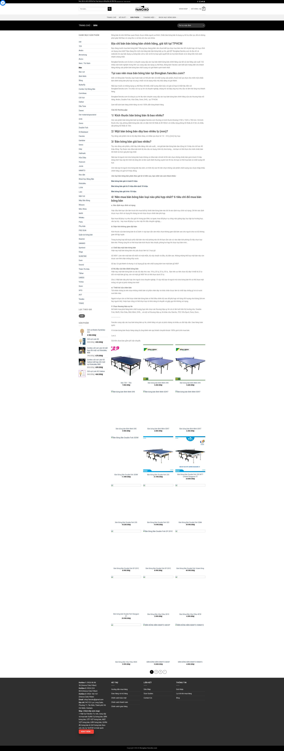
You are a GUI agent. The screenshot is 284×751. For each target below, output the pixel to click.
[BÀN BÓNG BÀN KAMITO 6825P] (158, 642)
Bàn (80, 68)
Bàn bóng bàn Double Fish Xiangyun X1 (126, 615)
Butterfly (82, 85)
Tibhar (81, 273)
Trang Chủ (111, 17)
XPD (80, 290)
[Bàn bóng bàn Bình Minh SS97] (190, 408)
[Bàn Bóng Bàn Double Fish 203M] (126, 454)
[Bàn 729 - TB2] (126, 362)
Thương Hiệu (148, 17)
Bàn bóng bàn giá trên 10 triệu (123, 191)
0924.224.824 (127, 1)
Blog (178, 698)
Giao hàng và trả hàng (119, 693)
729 (80, 46)
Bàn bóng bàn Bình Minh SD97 (158, 429)
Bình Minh (82, 76)
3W (80, 42)
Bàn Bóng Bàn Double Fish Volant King (190, 568)
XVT (80, 295)
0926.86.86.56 (119, 1)
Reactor (82, 239)
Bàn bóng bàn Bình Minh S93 (190, 383)
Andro (81, 50)
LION (81, 188)
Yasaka (81, 299)
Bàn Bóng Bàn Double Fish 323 (158, 522)
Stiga (81, 252)
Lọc (81, 316)
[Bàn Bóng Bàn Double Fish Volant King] (190, 548)
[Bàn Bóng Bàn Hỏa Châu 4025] (126, 642)
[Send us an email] (204, 1)
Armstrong (83, 55)
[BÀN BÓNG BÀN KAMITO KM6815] (190, 642)
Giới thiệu (179, 689)
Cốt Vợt (82, 98)
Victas (81, 282)
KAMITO (82, 170)
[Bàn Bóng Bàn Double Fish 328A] (190, 502)
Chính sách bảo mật (118, 698)
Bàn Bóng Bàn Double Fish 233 (158, 475)
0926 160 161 (92, 694)
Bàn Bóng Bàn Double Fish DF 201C (126, 568)
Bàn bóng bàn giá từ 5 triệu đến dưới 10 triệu (129, 186)
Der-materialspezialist (87, 115)
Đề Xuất (122, 17)
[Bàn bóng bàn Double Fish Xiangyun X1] (126, 594)
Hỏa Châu (82, 158)
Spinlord (82, 248)
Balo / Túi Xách (84, 63)
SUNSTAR (82, 256)
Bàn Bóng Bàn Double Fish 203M (126, 475)
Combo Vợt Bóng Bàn (87, 89)
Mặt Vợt (82, 196)
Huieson (82, 162)
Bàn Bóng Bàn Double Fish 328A (190, 522)
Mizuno (82, 205)
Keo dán (82, 175)
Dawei (81, 110)
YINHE (81, 303)
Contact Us (148, 698)
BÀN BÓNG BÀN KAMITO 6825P (158, 662)
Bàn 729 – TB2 (126, 383)
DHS (80, 119)
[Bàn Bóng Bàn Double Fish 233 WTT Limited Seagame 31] (190, 454)
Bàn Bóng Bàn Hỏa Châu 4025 (126, 662)
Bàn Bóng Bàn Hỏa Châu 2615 (158, 614)
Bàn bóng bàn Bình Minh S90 (158, 383)
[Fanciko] (142, 9)
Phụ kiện (82, 226)
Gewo (81, 145)
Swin (81, 260)
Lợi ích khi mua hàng (184, 693)
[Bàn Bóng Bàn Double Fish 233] (158, 454)
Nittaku (81, 218)
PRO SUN (82, 230)
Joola (81, 166)
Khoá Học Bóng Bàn (167, 17)
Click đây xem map (91, 711)
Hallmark (82, 153)
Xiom (81, 286)
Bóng (81, 80)
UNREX (81, 278)
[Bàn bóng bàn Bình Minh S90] (158, 362)
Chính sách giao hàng (119, 706)
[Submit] (109, 9)
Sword (81, 265)
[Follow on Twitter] (202, 1)
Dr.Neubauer (83, 132)
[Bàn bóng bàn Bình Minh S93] (190, 362)
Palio (81, 222)
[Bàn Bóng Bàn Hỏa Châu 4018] (190, 594)
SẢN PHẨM (134, 17)
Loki (80, 192)
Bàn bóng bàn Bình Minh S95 (126, 429)
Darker (81, 102)
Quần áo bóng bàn (86, 235)
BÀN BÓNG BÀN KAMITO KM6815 (190, 662)
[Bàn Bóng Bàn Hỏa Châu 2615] (158, 594)
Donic (81, 123)
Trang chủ (84, 25)
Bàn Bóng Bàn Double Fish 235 (126, 522)
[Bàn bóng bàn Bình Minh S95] (126, 408)
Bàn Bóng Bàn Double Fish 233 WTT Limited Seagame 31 (190, 476)
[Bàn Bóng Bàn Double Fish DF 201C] (126, 548)
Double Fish (83, 128)
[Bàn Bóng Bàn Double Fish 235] (126, 502)
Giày (80, 149)
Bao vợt (82, 72)
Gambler (82, 140)
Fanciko (82, 136)
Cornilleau (82, 93)
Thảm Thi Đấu (84, 269)
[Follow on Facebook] (197, 1)
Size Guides (148, 693)
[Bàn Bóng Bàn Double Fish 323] (158, 502)
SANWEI (82, 243)
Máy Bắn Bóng (84, 200)
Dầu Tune (82, 106)
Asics (81, 59)
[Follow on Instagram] (200, 1)
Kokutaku (82, 183)
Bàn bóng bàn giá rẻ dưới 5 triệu (124, 181)
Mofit (81, 213)
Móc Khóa (83, 209)
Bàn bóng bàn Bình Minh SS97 (190, 429)
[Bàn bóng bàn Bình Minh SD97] (158, 408)
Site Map (147, 689)
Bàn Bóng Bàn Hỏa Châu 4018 (190, 614)
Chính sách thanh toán (119, 702)
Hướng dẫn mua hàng (119, 689)
